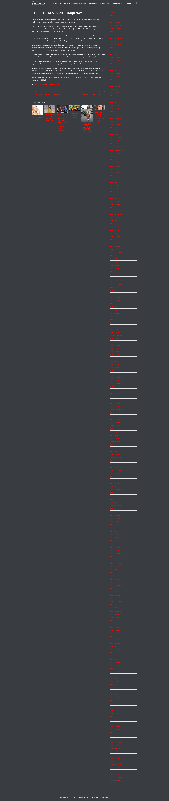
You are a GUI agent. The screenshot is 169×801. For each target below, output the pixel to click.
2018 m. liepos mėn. (115, 217)
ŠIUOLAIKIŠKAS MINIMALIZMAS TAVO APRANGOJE (86, 128)
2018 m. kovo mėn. (115, 230)
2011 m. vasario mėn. (115, 374)
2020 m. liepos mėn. (115, 140)
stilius (55, 84)
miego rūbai (45, 84)
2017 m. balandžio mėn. (116, 265)
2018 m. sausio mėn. (115, 236)
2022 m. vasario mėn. (115, 99)
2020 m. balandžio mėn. (116, 150)
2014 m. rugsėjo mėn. (115, 323)
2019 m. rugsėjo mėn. (115, 172)
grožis (36, 84)
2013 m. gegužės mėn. (116, 329)
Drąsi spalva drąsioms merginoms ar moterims (50, 117)
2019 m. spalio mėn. (115, 169)
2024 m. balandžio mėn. (116, 48)
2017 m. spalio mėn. (115, 246)
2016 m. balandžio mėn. (116, 294)
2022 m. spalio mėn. (115, 76)
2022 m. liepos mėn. (115, 86)
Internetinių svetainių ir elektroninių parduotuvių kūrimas (90, 797)
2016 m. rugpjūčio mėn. (116, 284)
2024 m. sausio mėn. (115, 57)
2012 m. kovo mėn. (115, 342)
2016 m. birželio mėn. (115, 291)
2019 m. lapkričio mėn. (116, 166)
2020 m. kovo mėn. (115, 153)
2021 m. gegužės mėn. (116, 118)
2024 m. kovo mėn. (115, 51)
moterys (51, 84)
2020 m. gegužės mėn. (116, 147)
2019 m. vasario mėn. (115, 195)
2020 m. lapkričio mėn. (116, 128)
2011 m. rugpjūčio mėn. (116, 355)
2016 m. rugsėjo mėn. (115, 281)
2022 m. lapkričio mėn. (116, 73)
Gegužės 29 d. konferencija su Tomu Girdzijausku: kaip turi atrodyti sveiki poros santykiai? (62, 122)
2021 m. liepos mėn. (115, 112)
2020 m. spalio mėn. (115, 131)
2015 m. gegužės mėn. (116, 310)
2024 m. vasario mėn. (115, 54)
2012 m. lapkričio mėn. (116, 339)
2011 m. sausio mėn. (115, 377)
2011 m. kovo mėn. (115, 371)
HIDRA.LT (106, 797)
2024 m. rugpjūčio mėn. (116, 38)
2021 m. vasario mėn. (115, 121)
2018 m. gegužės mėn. (116, 223)
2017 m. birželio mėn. (115, 259)
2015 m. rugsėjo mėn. (115, 303)
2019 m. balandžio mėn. (116, 188)
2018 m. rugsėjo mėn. (115, 211)
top (59, 84)
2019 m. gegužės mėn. (116, 185)
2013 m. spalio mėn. (115, 326)
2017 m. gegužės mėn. (116, 262)
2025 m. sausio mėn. (115, 28)
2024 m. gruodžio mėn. (116, 32)
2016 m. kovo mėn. (115, 297)
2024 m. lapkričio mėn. (116, 35)
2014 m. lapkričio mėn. (116, 319)
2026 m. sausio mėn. (115, 16)
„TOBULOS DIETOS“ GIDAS (74, 115)
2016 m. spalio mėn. (115, 278)
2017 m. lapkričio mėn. (116, 243)
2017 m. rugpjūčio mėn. (116, 252)
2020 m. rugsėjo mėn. (115, 134)
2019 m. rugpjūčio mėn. (116, 175)
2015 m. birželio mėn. (115, 307)
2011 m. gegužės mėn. (116, 364)
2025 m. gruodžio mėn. (116, 19)
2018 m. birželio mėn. (115, 220)
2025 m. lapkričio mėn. (116, 22)
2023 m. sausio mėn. (115, 70)
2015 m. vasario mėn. (115, 316)
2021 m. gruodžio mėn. (116, 105)
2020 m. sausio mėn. (115, 159)
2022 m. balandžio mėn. (116, 92)
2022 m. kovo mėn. (115, 96)
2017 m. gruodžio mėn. (116, 239)
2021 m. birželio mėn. (115, 115)
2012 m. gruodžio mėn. (116, 335)
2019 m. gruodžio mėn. (116, 163)
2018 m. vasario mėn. (115, 233)
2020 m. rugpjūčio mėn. (116, 137)
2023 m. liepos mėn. (115, 60)
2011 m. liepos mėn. (115, 358)
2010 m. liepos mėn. (115, 393)
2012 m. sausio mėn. (115, 345)
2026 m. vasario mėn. (115, 12)
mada (40, 84)
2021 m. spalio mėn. (115, 108)
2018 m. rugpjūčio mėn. (116, 214)
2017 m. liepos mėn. (115, 255)
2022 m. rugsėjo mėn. (115, 80)
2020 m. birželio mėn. (115, 144)
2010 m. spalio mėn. (115, 387)
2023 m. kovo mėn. (115, 67)
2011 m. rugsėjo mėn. (115, 351)
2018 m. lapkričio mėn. (116, 204)
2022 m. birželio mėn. (115, 89)
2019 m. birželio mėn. (115, 182)
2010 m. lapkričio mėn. (116, 383)
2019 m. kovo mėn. (115, 191)
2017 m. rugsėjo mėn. (115, 249)
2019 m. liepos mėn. (115, 179)
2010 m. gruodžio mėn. (116, 380)
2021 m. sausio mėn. (115, 124)
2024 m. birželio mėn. (115, 41)
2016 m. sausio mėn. (115, 300)
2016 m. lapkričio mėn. (116, 275)
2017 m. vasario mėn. (115, 271)
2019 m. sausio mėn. (115, 198)
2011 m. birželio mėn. (115, 361)
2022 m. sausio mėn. (115, 102)
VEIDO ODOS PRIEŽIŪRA (37, 118)
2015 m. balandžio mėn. (116, 313)
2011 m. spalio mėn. (115, 348)
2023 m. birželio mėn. (115, 64)
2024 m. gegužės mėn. (116, 44)
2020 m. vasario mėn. (115, 156)
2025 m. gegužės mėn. (116, 25)
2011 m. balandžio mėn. (116, 367)
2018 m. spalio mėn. (115, 207)
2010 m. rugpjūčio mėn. (116, 390)
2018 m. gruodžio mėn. (116, 201)
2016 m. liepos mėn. (115, 287)
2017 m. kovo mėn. (115, 268)
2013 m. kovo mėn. (115, 332)
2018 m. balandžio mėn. (116, 227)
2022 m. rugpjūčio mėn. (116, 83)
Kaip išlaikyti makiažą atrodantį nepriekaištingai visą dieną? (99, 117)
